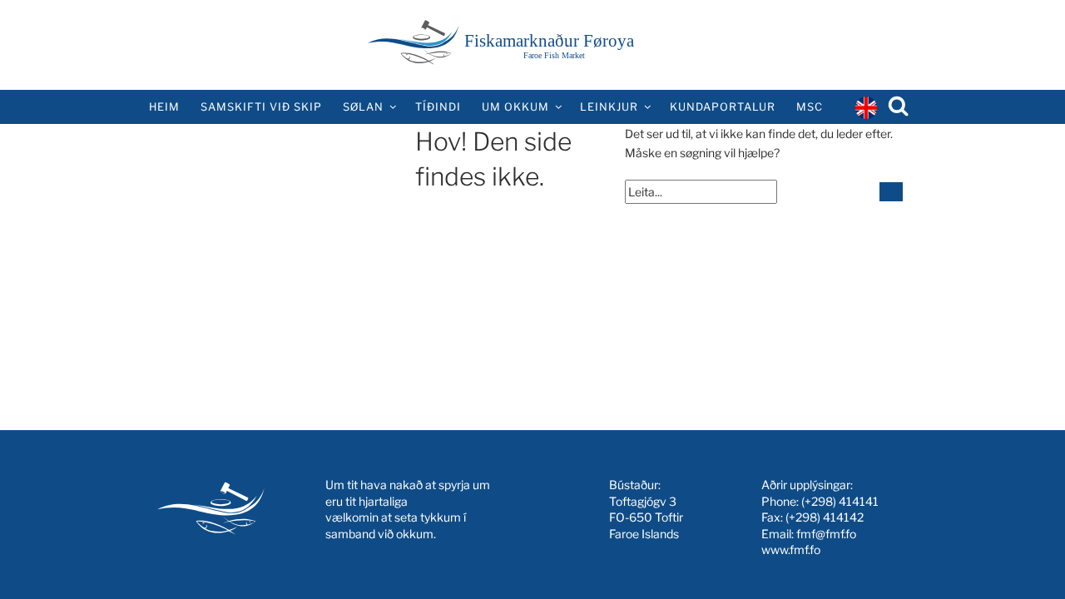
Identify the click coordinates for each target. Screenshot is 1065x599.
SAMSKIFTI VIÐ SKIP (261, 107)
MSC (809, 107)
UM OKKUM (515, 107)
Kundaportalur (722, 107)
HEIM (164, 107)
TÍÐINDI (438, 107)
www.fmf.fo (790, 549)
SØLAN (363, 107)
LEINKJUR (609, 107)
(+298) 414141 (840, 501)
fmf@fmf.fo (826, 534)
